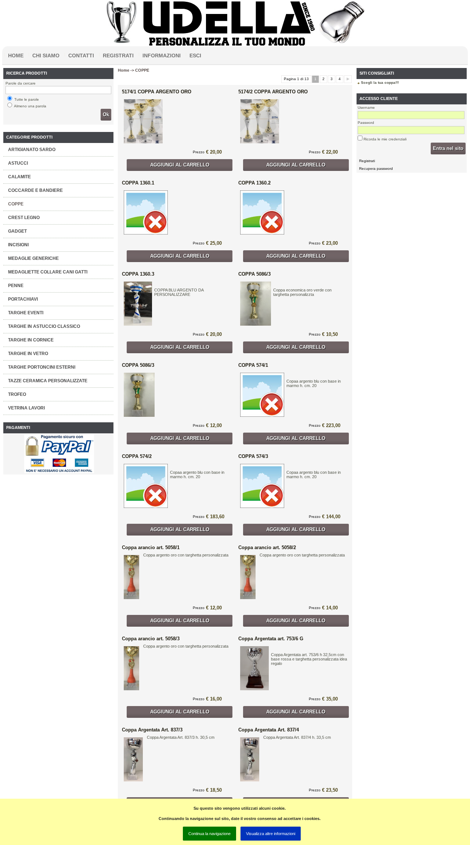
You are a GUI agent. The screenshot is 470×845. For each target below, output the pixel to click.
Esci (195, 55)
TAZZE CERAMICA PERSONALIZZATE (47, 380)
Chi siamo (45, 55)
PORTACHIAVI (23, 299)
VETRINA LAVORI (26, 408)
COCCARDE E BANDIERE (35, 190)
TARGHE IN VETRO (28, 353)
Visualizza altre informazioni (270, 833)
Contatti (81, 55)
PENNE (16, 285)
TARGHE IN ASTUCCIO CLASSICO (44, 326)
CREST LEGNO (24, 217)
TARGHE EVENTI (25, 312)
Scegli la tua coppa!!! (380, 82)
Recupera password (376, 169)
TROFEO (17, 394)
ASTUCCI (18, 163)
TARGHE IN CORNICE (31, 340)
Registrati (118, 55)
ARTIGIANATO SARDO (31, 149)
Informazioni (161, 55)
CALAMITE (19, 176)
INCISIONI (18, 244)
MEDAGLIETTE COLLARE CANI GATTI (47, 272)
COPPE (16, 204)
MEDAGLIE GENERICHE (33, 258)
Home (16, 55)
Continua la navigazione (209, 833)
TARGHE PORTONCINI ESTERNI (41, 367)
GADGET (17, 231)
